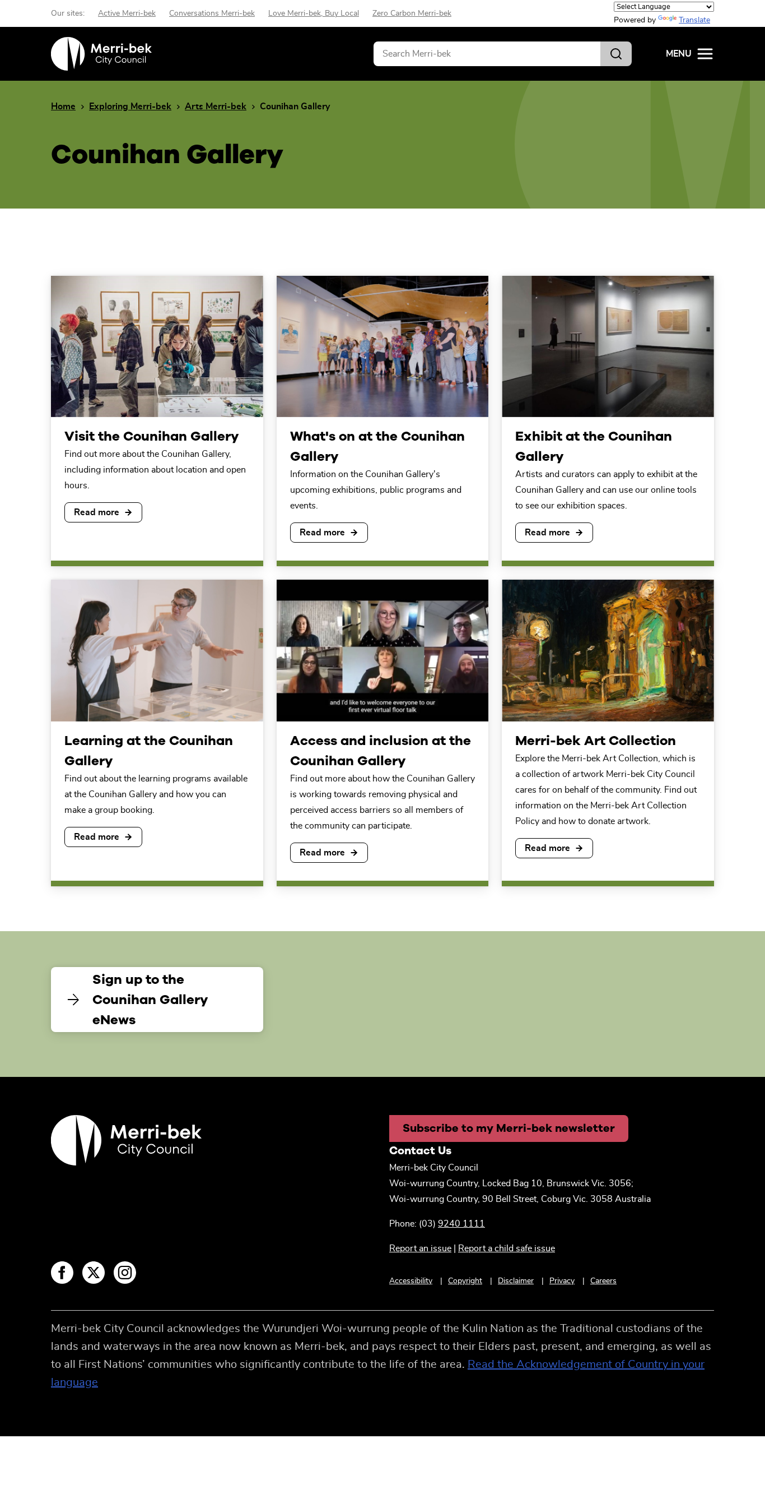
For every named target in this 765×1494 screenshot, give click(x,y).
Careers (603, 1281)
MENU (679, 53)
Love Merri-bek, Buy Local (313, 13)
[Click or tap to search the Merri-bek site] (616, 53)
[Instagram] (125, 1272)
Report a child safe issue (506, 1248)
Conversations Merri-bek (212, 13)
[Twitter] (93, 1272)
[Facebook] (62, 1272)
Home (63, 106)
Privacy (562, 1281)
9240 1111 (461, 1223)
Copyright (465, 1281)
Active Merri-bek (127, 13)
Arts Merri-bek (215, 106)
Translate (694, 20)
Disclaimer (516, 1281)
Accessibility (410, 1281)
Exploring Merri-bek (130, 106)
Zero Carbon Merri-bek (411, 13)
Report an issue (420, 1248)
